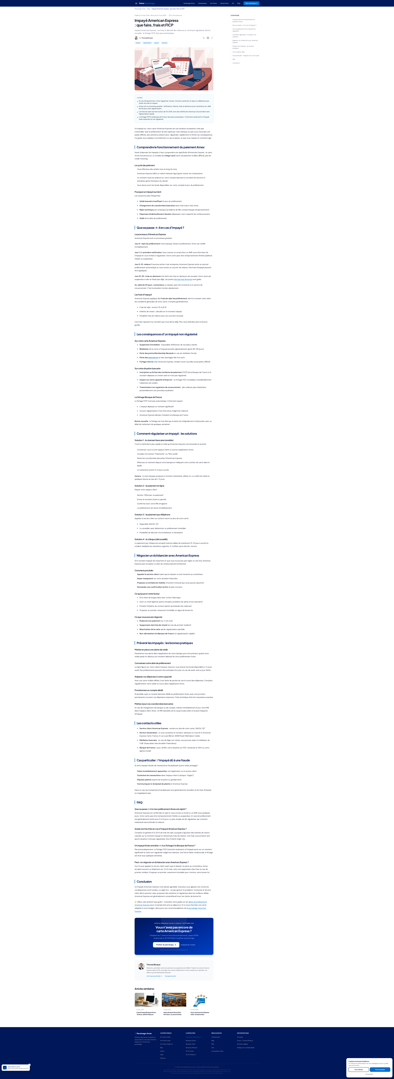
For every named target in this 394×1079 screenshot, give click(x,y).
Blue (161, 1048)
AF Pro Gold (189, 1051)
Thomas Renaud (153, 964)
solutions (164, 43)
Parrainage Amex (189, 3)
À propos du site (170, 976)
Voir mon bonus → (251, 3)
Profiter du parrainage (166, 945)
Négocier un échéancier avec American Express (245, 41)
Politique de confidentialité (245, 1048)
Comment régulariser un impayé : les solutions (244, 36)
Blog (238, 3)
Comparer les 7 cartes (188, 945)
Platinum (163, 1058)
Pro (233, 3)
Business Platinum (191, 1048)
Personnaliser (369, 1074)
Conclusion (236, 63)
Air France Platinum (166, 1044)
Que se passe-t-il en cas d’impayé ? (244, 25)
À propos (240, 1037)
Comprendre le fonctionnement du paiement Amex (244, 20)
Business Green (191, 1040)
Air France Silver (165, 1037)
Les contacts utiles (239, 52)
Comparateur (202, 3)
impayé (138, 43)
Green (162, 1051)
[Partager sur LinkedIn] (208, 38)
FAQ (234, 59)
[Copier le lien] (212, 38)
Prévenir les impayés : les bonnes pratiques (243, 47)
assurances (153, 357)
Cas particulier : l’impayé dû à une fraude (246, 55)
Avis (212, 1048)
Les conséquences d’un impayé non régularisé (244, 30)
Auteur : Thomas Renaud (245, 1040)
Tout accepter (380, 1069)
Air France (213, 3)
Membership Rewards (183, 279)
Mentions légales (242, 1044)
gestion (157, 43)
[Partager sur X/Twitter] (204, 38)
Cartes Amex (224, 3)
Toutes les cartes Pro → (193, 1037)
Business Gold (190, 1044)
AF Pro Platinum (191, 1055)
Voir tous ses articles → (154, 976)
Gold (161, 1055)
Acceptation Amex (217, 1051)
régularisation (147, 43)
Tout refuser (358, 1069)
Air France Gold (165, 1040)
